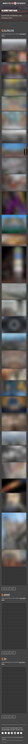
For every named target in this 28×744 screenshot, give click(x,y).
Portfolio (7, 727)
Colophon (4, 738)
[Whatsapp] (21, 733)
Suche (21, 729)
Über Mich (12, 729)
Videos (20, 727)
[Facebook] (9, 733)
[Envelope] (15, 733)
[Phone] (18, 733)
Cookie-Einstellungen (18, 737)
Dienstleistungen (6, 729)
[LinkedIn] (6, 733)
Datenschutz (10, 737)
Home (3, 727)
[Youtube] (12, 733)
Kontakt (18, 729)
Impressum (4, 737)
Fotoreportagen (14, 727)
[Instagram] (3, 733)
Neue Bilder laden (8, 588)
